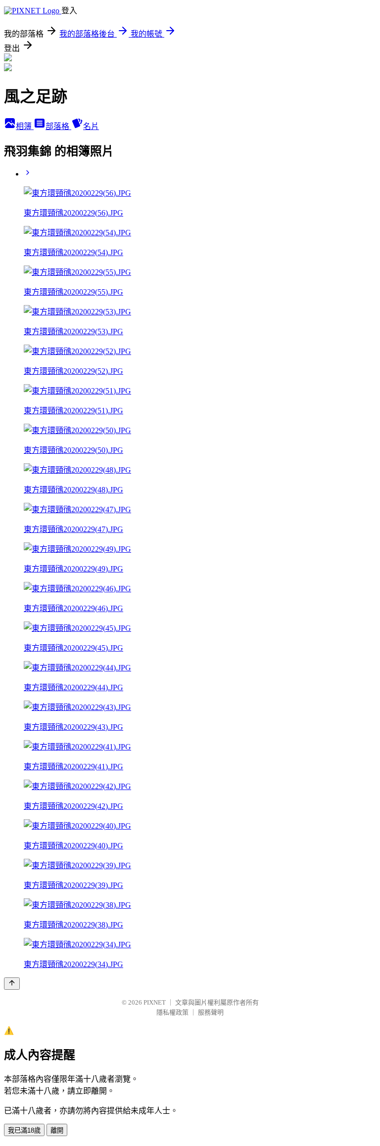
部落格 (58, 126)
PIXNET (154, 1002)
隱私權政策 (172, 1012)
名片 (91, 126)
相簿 (25, 126)
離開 (56, 1130)
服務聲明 (211, 1012)
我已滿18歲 (24, 1130)
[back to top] (12, 983)
